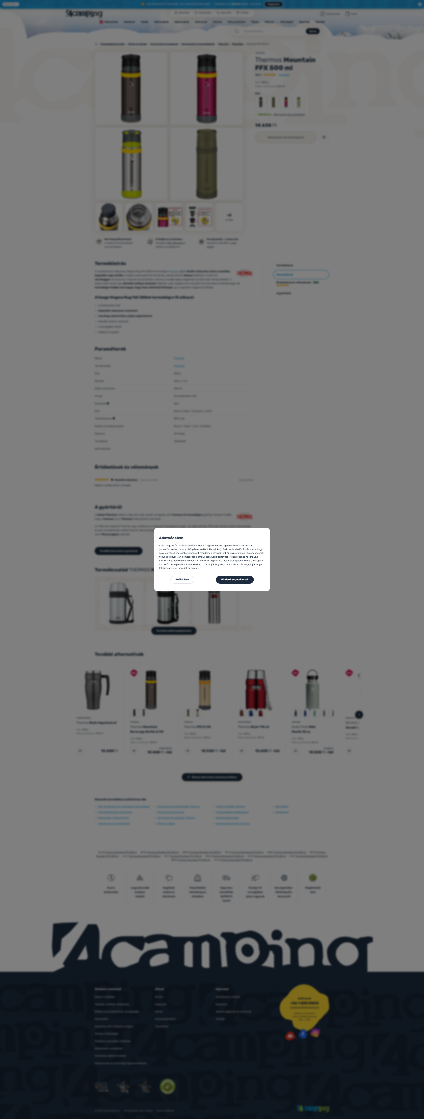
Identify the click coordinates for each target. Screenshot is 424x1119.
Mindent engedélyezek (235, 579)
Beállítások (182, 579)
